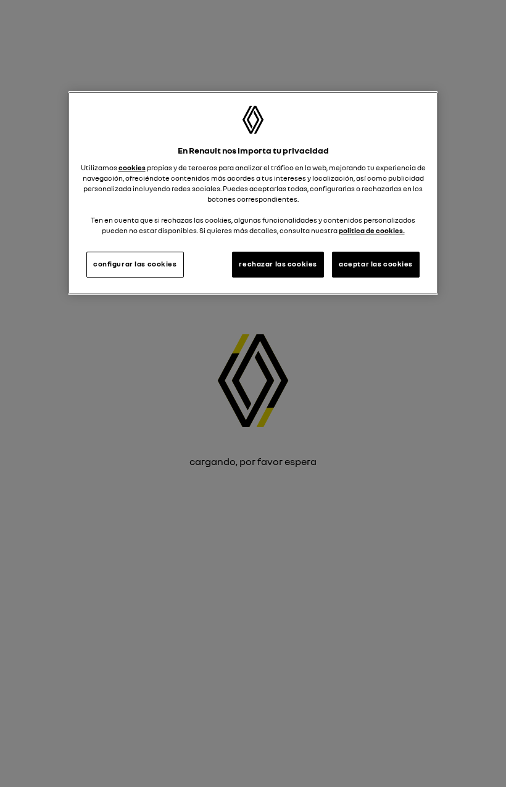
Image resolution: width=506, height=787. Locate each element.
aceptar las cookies (376, 264)
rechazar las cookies (278, 264)
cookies (132, 167)
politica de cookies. (372, 230)
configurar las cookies (135, 264)
